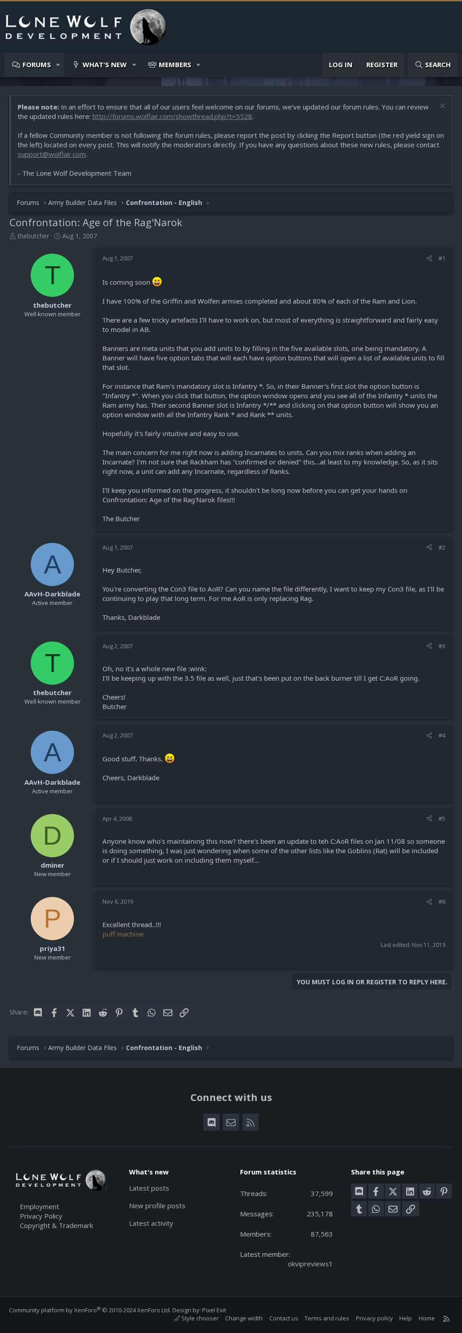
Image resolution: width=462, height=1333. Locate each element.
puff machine (122, 933)
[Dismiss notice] (441, 107)
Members (175, 64)
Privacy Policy (41, 1215)
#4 (442, 735)
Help (405, 1318)
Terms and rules (327, 1318)
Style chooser (199, 1318)
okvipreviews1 (310, 1263)
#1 (442, 258)
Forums (37, 64)
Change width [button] (244, 1318)
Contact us (283, 1318)
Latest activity (151, 1223)
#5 (442, 818)
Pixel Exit (214, 1310)
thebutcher (33, 236)
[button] (58, 65)
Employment (39, 1206)
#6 (442, 901)
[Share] (429, 258)
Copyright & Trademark (56, 1225)
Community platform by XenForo (90, 1310)
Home (427, 1318)
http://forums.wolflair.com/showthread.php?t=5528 (172, 116)
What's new (105, 64)
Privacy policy (374, 1318)
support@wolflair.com (52, 154)
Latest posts (149, 1187)
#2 (442, 547)
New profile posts (157, 1205)
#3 (442, 646)
